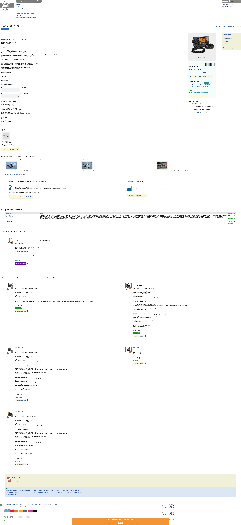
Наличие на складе (22, 504)
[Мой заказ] (232, 1)
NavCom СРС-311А (137, 283)
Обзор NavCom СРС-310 (200, 57)
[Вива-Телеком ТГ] (8, 516)
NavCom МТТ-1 (18, 238)
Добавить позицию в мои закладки (199, 95)
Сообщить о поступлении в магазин (198, 90)
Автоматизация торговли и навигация (25, 9)
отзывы (229, 10)
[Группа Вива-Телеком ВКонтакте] (11, 516)
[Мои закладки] (233, 1)
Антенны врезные (60, 490)
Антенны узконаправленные (40, 492)
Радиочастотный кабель (11, 494)
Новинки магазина (7, 504)
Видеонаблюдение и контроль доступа (25, 11)
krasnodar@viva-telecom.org (167, 507)
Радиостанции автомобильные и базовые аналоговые (11, 22)
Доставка (224, 13)
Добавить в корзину (207, 76)
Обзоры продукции (14, 504)
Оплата (223, 12)
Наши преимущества (227, 8)
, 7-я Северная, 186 (197, 86)
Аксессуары (16, 29)
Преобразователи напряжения (72, 492)
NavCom (33, 22)
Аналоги (22, 29)
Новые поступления (31, 504)
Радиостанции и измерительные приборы (38, 507)
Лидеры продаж (38, 504)
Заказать (194, 76)
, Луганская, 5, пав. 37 (198, 84)
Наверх (172, 501)
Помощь (55, 504)
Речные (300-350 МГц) (26, 22)
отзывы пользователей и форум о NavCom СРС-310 (162, 189)
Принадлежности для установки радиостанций (44, 490)
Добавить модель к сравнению (11, 149)
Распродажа (22, 17)
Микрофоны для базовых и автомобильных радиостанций (18, 490)
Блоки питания (59, 492)
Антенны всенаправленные (12, 492)
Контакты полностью (165, 501)
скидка (204, 71)
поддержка (230, 4)
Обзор (11, 29)
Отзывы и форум (27, 29)
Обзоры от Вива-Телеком (31, 17)
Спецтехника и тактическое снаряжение (25, 13)
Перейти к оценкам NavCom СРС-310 (137, 195)
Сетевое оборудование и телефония (25, 8)
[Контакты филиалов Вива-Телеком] (229, 1)
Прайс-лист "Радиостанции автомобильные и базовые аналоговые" (30, 477)
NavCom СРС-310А (19, 347)
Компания (224, 10)
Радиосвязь (19, 4)
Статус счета (171, 519)
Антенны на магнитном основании (73, 490)
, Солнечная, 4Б (197, 82)
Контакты (224, 4)
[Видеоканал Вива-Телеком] (5, 516)
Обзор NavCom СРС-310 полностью (14, 174)
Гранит (226, 43)
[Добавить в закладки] (27, 263)
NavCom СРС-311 (19, 411)
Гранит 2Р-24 (136, 347)
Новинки (17, 17)
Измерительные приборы (22, 6)
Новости (224, 6)
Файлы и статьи (37, 29)
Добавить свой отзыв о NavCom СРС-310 (22, 196)
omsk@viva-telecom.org (168, 514)
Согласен (120, 522)
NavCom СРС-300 (19, 283)
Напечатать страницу (229, 48)
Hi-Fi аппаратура (20, 15)
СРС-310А (9, 216)
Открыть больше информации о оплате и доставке (199, 112)
